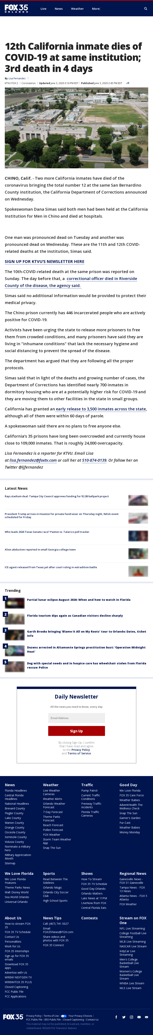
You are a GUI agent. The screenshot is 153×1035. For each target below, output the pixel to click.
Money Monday (130, 832)
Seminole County (16, 837)
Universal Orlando (16, 902)
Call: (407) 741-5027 (56, 923)
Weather (51, 784)
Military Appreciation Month (18, 856)
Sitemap (10, 863)
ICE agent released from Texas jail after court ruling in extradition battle (51, 567)
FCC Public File (14, 991)
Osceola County (15, 832)
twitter (124, 1017)
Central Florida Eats (93, 908)
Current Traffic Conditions (90, 797)
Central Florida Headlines (14, 797)
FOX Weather (51, 834)
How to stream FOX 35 (17, 925)
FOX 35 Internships (17, 951)
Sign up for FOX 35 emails (17, 957)
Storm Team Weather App (57, 841)
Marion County (14, 823)
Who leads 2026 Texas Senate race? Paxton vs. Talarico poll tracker (47, 532)
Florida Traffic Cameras (90, 813)
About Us (13, 918)
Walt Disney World (16, 892)
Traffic (87, 784)
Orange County (14, 827)
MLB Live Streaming (133, 941)
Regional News (133, 873)
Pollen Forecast (53, 830)
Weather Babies (130, 800)
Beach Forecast (53, 825)
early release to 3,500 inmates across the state (100, 409)
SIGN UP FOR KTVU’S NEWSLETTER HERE (44, 261)
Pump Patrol (89, 790)
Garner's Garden (130, 818)
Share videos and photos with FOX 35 (56, 938)
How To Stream (91, 879)
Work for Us (12, 946)
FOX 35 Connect (53, 945)
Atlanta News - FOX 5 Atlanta (133, 897)
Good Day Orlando (93, 889)
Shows (87, 873)
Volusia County (14, 842)
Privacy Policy (81, 750)
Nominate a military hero (17, 848)
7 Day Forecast (53, 812)
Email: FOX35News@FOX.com (58, 930)
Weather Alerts (52, 799)
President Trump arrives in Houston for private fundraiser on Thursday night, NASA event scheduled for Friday (62, 515)
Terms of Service (79, 753)
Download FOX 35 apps (16, 966)
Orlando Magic (52, 887)
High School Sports (55, 900)
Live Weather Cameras (51, 792)
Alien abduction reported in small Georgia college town (40, 549)
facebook (116, 1017)
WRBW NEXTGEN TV (18, 977)
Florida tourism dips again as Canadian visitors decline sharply (75, 615)
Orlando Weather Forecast (54, 805)
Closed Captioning (16, 987)
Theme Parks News (17, 887)
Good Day (128, 784)
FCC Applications (15, 996)
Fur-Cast (125, 823)
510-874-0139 (94, 460)
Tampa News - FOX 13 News (132, 889)
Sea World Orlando (17, 897)
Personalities (13, 941)
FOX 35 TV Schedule (94, 884)
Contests (89, 918)
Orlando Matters (92, 893)
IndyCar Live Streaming (127, 953)
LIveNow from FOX (93, 903)
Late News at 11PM (94, 898)
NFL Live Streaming (132, 928)
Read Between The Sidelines (55, 881)
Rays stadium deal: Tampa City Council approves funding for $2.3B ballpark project (57, 496)
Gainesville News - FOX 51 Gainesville (131, 881)
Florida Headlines (16, 790)
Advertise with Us (16, 972)
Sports (49, 873)
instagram (131, 1017)
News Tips (52, 918)
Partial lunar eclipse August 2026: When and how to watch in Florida (78, 600)
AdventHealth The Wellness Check (131, 806)
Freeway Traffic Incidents (91, 805)
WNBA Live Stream (132, 983)
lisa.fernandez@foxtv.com (33, 460)
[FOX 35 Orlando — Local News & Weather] (18, 8)
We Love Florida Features (15, 881)
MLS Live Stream (130, 988)
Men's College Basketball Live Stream (129, 962)
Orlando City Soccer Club (56, 894)
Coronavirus (28, 83)
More (96, 9)
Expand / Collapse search (145, 9)
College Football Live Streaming (133, 935)
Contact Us (12, 937)
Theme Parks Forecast (51, 818)
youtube (139, 1017)
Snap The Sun (52, 848)
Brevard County (15, 808)
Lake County (13, 818)
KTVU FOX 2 (11, 83)
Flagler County (14, 813)
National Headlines (17, 803)
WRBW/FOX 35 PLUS (18, 982)
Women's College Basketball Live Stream (131, 974)
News (10, 784)
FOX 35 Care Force (132, 795)
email (146, 1017)
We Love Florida (130, 790)
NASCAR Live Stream (133, 946)
